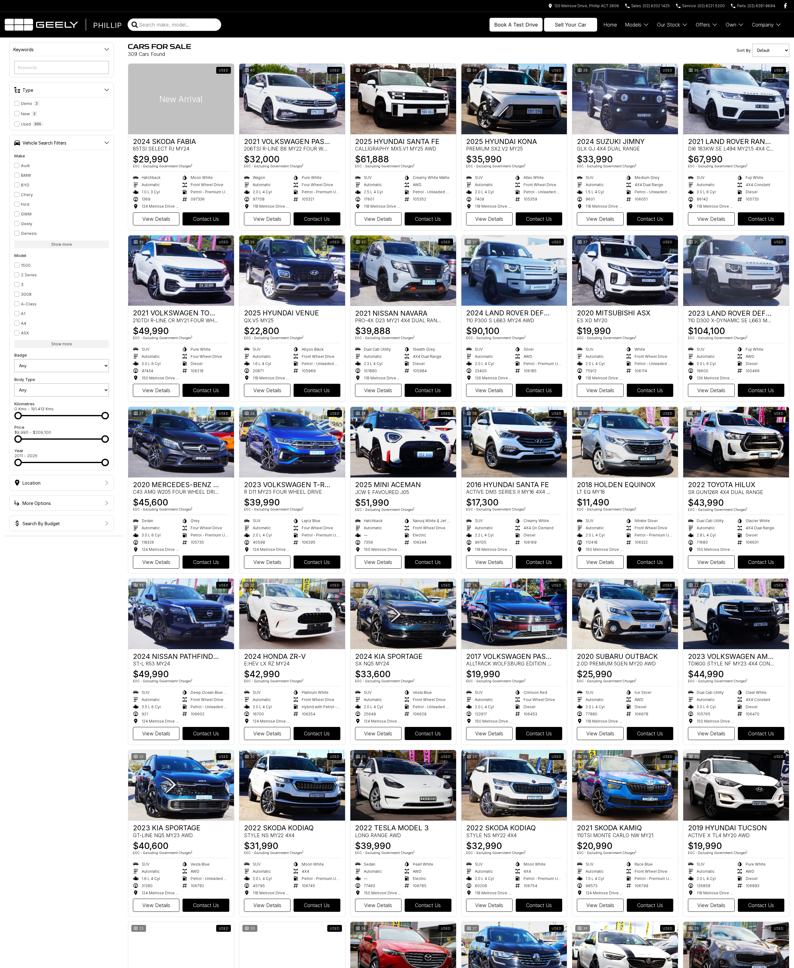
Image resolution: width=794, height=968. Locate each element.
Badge (20, 355)
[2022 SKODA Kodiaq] (292, 785)
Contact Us (206, 219)
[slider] (18, 415)
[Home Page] (63, 25)
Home (610, 25)
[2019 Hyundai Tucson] (736, 785)
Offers (703, 25)
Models (633, 25)
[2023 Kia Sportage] (181, 785)
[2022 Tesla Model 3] (403, 785)
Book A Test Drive (516, 25)
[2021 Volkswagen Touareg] (181, 270)
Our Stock (668, 25)
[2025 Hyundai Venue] (292, 270)
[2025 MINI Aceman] (403, 442)
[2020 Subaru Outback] (625, 614)
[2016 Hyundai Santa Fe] (514, 442)
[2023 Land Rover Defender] (736, 270)
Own (731, 25)
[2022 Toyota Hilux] (736, 442)
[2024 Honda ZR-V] (292, 614)
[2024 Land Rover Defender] (514, 270)
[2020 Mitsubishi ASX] (625, 270)
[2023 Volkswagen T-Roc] (292, 442)
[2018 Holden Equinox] (625, 442)
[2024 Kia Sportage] (403, 614)
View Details (156, 219)
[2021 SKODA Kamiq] (625, 785)
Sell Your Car (571, 25)
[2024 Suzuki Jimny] (625, 99)
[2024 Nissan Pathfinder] (181, 614)
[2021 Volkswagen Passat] (292, 99)
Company (763, 25)
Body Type (24, 379)
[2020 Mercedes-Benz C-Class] (181, 442)
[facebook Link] (785, 6)
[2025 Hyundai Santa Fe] (403, 99)
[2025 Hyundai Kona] (514, 99)
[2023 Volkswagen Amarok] (736, 614)
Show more (61, 244)
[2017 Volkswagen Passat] (514, 614)
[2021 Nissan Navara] (403, 270)
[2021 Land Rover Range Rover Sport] (736, 99)
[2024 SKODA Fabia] (181, 99)
